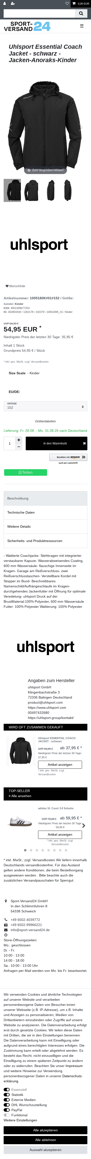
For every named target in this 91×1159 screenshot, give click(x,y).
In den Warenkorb (55, 443)
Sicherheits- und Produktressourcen (34, 541)
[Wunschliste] (67, 4)
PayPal (16, 1110)
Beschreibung (17, 498)
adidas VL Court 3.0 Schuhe (56, 808)
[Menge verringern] (18, 446)
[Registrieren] (13, 4)
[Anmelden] (5, 4)
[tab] (45, 498)
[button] (68, 459)
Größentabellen (45, 421)
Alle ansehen (21, 796)
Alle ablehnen (45, 1140)
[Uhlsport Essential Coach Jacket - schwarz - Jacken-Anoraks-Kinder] (16, 191)
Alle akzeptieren (45, 1130)
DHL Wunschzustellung (29, 1105)
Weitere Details (19, 526)
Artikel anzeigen (60, 765)
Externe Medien (23, 1100)
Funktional (19, 1115)
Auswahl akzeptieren (45, 1150)
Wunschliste (16, 286)
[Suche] (81, 13)
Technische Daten (21, 512)
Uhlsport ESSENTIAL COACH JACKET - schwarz (56, 739)
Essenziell (19, 1090)
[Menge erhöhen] (18, 440)
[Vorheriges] (10, 127)
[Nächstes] (81, 127)
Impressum (74, 1066)
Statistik (17, 1095)
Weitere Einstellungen (20, 1120)
